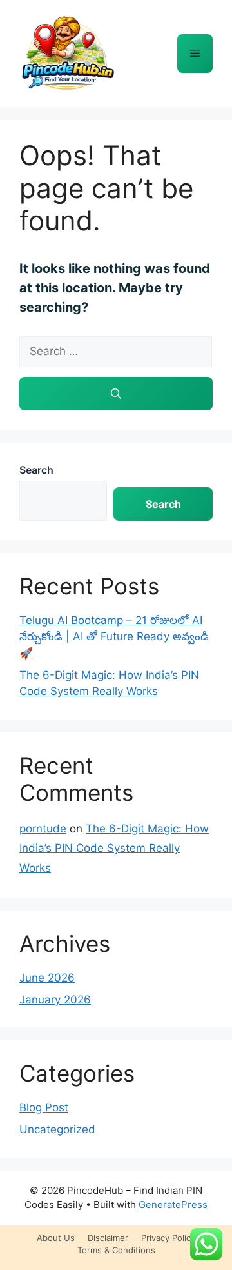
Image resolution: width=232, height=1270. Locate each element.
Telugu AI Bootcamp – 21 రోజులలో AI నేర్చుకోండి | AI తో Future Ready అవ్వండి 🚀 (114, 637)
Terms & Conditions (116, 1250)
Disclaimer (108, 1238)
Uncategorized (57, 1129)
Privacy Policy (168, 1238)
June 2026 (47, 977)
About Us (56, 1238)
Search (36, 469)
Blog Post (43, 1107)
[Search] (116, 393)
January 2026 (55, 999)
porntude (42, 828)
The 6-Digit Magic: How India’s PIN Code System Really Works (114, 848)
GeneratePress (173, 1204)
